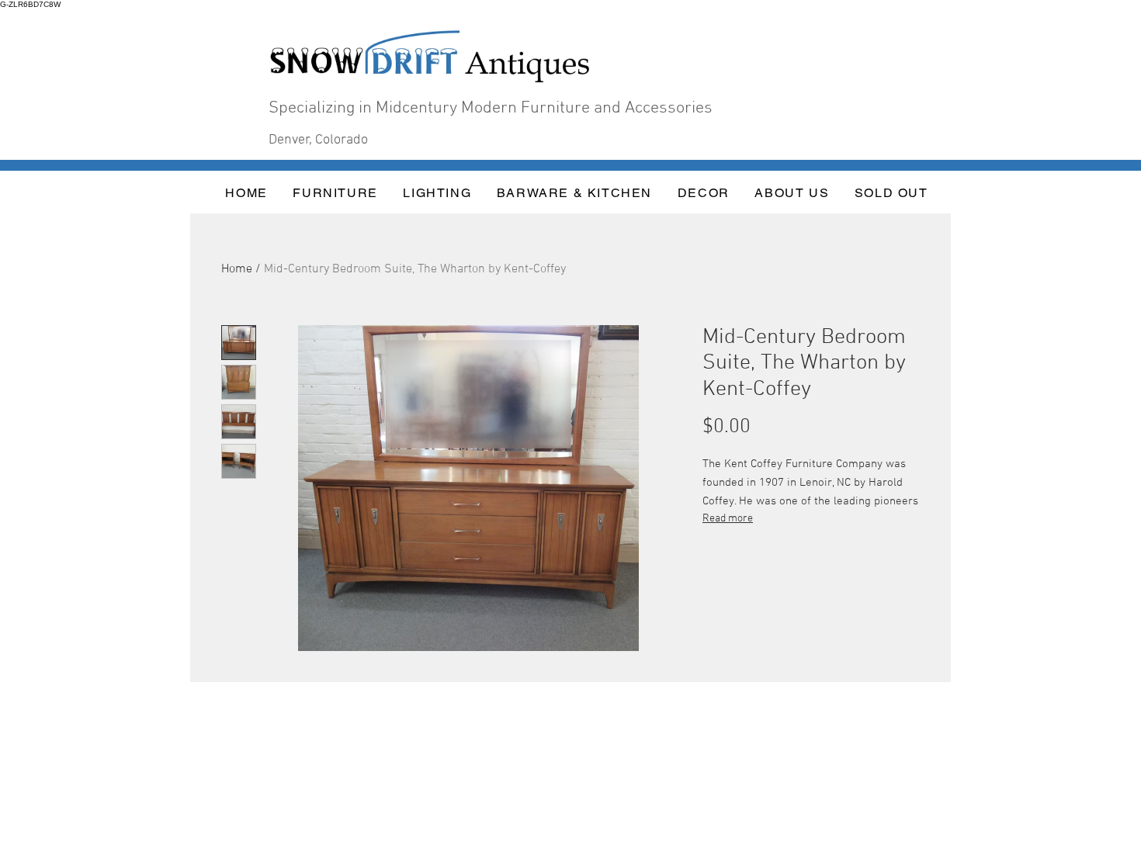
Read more (727, 518)
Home (236, 269)
